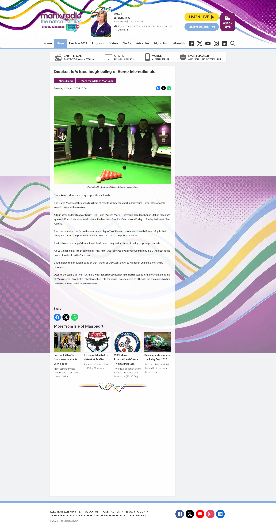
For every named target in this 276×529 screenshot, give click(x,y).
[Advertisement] (114, 441)
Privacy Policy (135, 511)
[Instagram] (216, 43)
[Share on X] (163, 88)
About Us (179, 43)
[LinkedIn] (224, 43)
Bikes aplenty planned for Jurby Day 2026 (157, 357)
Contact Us (111, 511)
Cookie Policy (137, 515)
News (60, 43)
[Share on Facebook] (158, 88)
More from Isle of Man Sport (98, 80)
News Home (66, 80)
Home (47, 43)
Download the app (160, 58)
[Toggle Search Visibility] (232, 43)
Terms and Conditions (66, 515)
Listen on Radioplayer (124, 58)
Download (123, 29)
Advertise (142, 43)
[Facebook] (191, 43)
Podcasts (98, 43)
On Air (127, 43)
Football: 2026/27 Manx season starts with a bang (65, 359)
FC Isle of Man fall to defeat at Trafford (96, 357)
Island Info (161, 43)
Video (113, 43)
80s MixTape (122, 18)
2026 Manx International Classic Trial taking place (126, 359)
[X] (199, 43)
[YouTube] (208, 43)
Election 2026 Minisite (65, 511)
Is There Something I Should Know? (153, 26)
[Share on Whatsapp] (169, 88)
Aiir (76, 520)
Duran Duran (125, 26)
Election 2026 (78, 43)
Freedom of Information (104, 515)
